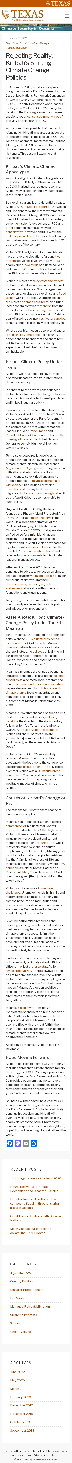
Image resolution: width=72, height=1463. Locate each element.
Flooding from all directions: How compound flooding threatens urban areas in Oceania (35, 1204)
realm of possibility (18, 236)
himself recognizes (18, 971)
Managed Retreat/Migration (30, 1306)
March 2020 (19, 1389)
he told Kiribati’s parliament (39, 730)
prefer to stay (38, 966)
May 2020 (17, 1380)
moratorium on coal (30, 547)
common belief (16, 826)
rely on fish (44, 306)
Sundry (15, 1323)
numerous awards (30, 555)
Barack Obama (30, 435)
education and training (21, 489)
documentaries (16, 584)
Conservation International (36, 551)
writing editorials (40, 576)
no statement (32, 767)
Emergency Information (31, 1451)
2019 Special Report (33, 207)
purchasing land (47, 493)
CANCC (34, 530)
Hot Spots (17, 1298)
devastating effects (50, 281)
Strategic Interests (23, 1315)
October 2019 (20, 1422)
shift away (27, 1008)
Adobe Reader (51, 1455)
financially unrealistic (26, 335)
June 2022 (17, 1372)
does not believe (17, 647)
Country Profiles (29, 43)
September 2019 (22, 1430)
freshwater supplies (51, 318)
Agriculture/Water (23, 1273)
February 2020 (20, 1397)
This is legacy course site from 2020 (35, 1178)
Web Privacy (35, 1455)
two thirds (31, 265)
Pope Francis (38, 431)
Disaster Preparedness (26, 1290)
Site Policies (53, 1451)
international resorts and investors (40, 684)
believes (38, 651)
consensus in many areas (44, 116)
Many (26, 872)
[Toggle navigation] (67, 16)
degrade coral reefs (35, 302)
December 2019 (21, 1405)
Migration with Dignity (20, 468)
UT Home (10, 1451)
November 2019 (21, 1414)
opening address (17, 439)
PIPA (10, 518)
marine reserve (41, 518)
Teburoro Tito (45, 843)
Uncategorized (20, 1332)
